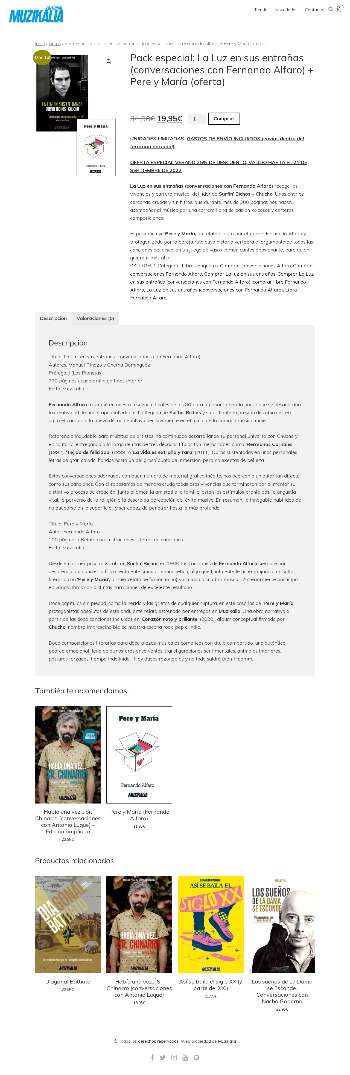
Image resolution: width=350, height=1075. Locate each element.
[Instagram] (174, 1057)
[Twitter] (163, 1057)
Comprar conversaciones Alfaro (255, 265)
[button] (109, 62)
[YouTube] (185, 1057)
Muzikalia (227, 1041)
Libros (55, 43)
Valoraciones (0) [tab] (95, 318)
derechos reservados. (159, 1041)
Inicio (40, 43)
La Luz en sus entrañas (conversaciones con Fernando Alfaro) (214, 290)
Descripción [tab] (53, 318)
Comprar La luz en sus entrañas (239, 274)
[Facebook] (152, 1057)
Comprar (224, 118)
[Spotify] (196, 1057)
